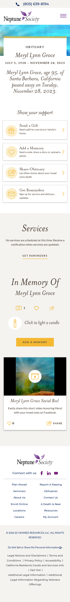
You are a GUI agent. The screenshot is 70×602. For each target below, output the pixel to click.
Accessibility (53, 560)
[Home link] (22, 16)
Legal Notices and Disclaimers (26, 555)
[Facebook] (41, 473)
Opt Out (35, 570)
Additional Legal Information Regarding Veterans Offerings (36, 579)
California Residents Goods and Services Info (35, 565)
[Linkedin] (49, 473)
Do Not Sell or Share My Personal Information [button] (33, 547)
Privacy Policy (33, 560)
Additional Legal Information (27, 575)
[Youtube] (56, 473)
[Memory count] (19, 307)
